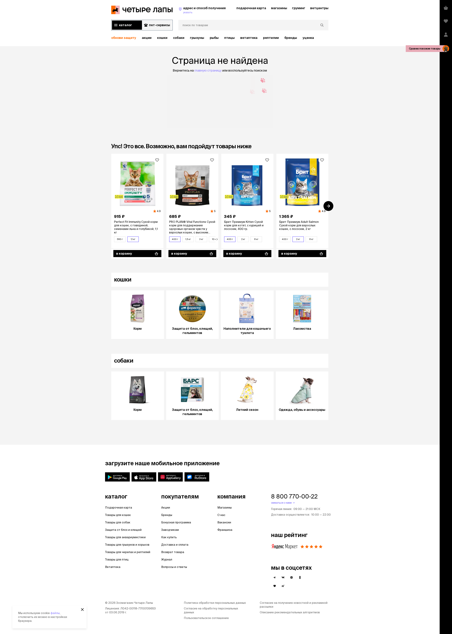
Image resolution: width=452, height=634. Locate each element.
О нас (221, 514)
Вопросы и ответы (174, 566)
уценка (308, 38)
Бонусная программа (176, 522)
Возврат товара (172, 552)
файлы (55, 613)
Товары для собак (117, 522)
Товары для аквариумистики (125, 537)
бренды (290, 38)
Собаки (178, 38)
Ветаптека (248, 38)
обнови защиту (123, 38)
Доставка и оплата (174, 544)
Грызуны (197, 38)
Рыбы (214, 38)
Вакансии (224, 522)
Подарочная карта (118, 507)
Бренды (166, 514)
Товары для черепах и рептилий (127, 552)
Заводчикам (170, 529)
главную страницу (208, 70)
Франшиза (224, 529)
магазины (279, 8)
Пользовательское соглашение (206, 618)
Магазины (224, 507)
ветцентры (319, 8)
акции (146, 38)
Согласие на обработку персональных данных (211, 610)
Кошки (162, 38)
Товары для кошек (118, 514)
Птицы (229, 38)
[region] (219, 38)
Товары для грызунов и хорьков (127, 544)
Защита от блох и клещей (123, 529)
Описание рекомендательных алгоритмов (290, 612)
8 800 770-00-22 (294, 496)
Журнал (166, 559)
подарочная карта (251, 8)
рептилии (271, 38)
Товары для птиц (117, 559)
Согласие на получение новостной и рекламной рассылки (294, 604)
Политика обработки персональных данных (215, 602)
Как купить (169, 537)
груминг (298, 8)
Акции (165, 507)
